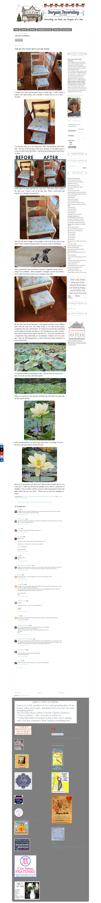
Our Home (32, 30)
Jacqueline (20, 660)
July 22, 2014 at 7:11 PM (22, 620)
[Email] (1, 456)
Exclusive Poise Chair (22, 578)
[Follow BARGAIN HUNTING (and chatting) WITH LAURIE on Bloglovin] (57, 735)
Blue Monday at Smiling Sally (48, 496)
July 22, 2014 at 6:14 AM (23, 570)
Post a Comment (19, 667)
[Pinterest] (1, 453)
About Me (23, 30)
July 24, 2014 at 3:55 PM (22, 664)
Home (16, 30)
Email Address (72, 131)
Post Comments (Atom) (24, 695)
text (71, 144)
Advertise (56, 30)
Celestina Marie (21, 584)
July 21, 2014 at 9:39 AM (23, 551)
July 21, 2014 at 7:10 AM (23, 514)
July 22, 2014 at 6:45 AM (23, 579)
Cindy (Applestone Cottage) (23, 625)
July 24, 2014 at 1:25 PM (22, 645)
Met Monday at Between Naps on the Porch (31, 496)
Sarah (19, 615)
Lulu (19, 509)
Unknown (20, 574)
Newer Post (17, 692)
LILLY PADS (33, 502)
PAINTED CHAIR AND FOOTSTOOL (44, 502)
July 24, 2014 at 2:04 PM (22, 656)
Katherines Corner (21, 519)
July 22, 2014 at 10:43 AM (23, 611)
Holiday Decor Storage (44, 30)
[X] (1, 450)
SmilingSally (20, 536)
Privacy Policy (66, 30)
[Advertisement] (39, 681)
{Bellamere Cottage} (22, 600)
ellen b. (19, 528)
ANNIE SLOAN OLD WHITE (24, 502)
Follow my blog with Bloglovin (58, 745)
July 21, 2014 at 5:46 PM (22, 560)
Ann (18, 555)
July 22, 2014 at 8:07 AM (23, 596)
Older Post (62, 692)
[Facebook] (1, 446)
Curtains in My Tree (22, 649)
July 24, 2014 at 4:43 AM (23, 634)
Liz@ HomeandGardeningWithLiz (25, 565)
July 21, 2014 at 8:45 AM (23, 532)
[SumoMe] (1, 460)
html (71, 142)
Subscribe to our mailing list (22, 35)
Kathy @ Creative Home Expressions (25, 638)
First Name (71, 135)
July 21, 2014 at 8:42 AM (23, 524)
